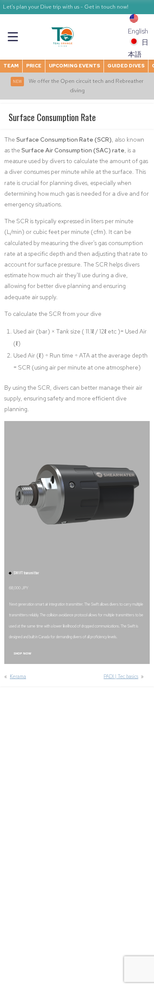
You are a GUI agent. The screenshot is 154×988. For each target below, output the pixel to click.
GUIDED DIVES (126, 66)
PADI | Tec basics (121, 676)
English (138, 31)
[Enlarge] (134, 437)
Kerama (18, 676)
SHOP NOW (22, 653)
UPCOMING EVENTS (74, 66)
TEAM (11, 66)
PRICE (33, 66)
